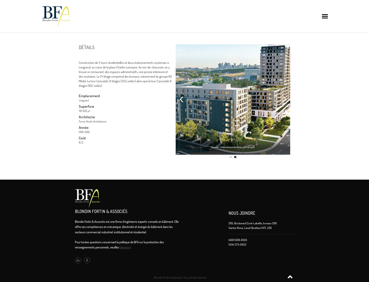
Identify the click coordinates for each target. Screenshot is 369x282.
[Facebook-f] (87, 260)
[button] (325, 16)
